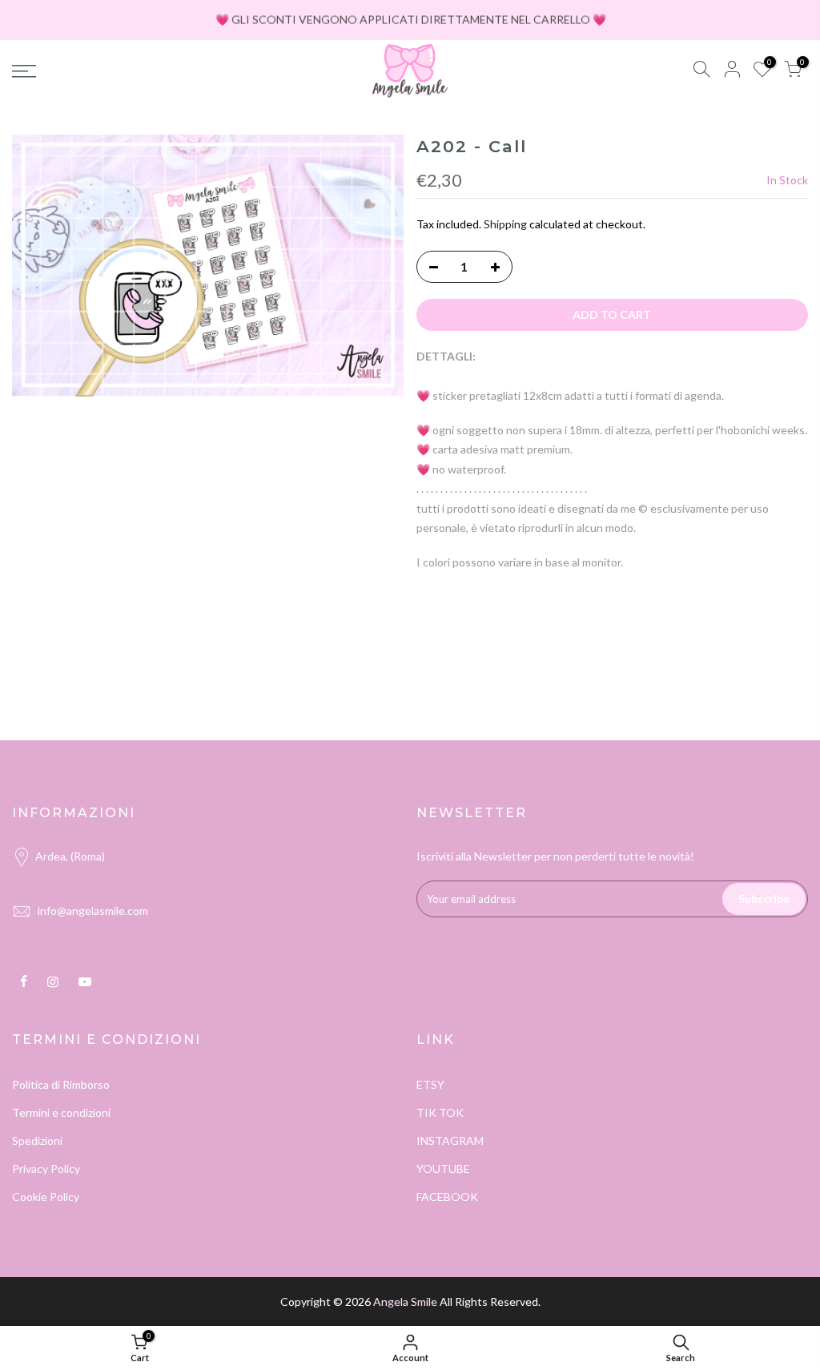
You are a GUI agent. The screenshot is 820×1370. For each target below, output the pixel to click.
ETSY (430, 1084)
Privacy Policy (46, 1168)
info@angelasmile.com (93, 910)
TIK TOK (440, 1112)
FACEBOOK (447, 1196)
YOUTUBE (443, 1168)
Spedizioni (37, 1140)
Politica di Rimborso (61, 1084)
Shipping (505, 224)
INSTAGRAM (450, 1140)
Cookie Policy (45, 1196)
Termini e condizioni (61, 1112)
